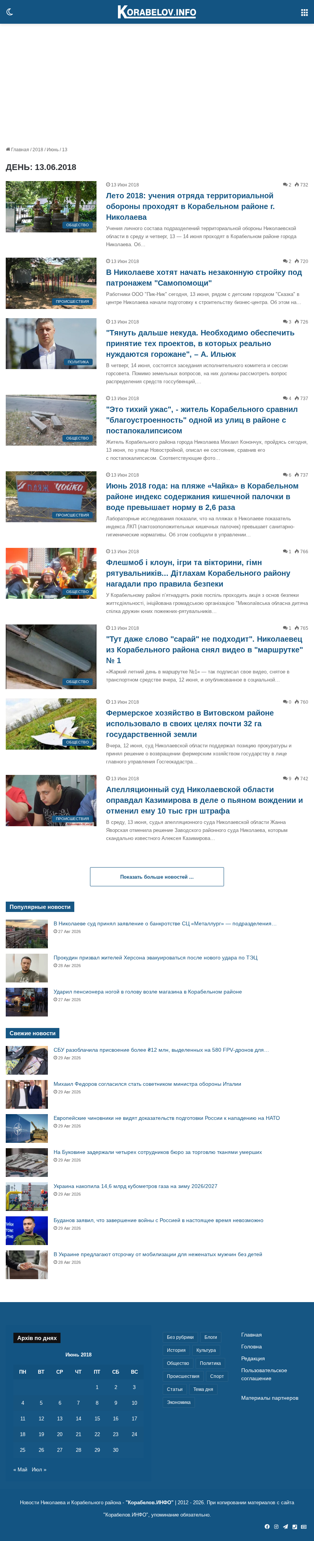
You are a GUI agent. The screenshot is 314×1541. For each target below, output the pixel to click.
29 (97, 1450)
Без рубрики (180, 1337)
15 (97, 1419)
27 (59, 1450)
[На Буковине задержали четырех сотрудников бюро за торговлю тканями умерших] (27, 1162)
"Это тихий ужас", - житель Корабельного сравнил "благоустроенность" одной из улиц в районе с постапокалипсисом (202, 420)
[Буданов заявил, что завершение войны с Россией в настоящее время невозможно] (27, 1230)
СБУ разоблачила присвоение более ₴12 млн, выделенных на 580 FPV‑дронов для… (161, 1050)
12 (41, 1419)
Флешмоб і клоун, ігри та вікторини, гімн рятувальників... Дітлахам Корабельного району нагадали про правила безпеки (198, 573)
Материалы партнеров (269, 1398)
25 (22, 1450)
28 (78, 1450)
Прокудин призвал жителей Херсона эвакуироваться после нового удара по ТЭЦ (155, 957)
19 (41, 1434)
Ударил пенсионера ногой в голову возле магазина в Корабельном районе (148, 992)
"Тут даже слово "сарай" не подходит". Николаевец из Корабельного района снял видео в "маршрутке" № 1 (204, 650)
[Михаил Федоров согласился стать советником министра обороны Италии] (27, 1094)
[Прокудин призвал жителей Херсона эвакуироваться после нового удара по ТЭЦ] (27, 968)
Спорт (217, 1376)
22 (97, 1434)
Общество (178, 1363)
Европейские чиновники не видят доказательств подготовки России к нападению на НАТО (167, 1118)
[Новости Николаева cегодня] (157, 11)
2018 (38, 149)
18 (22, 1434)
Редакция (253, 1358)
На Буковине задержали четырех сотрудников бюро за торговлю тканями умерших (158, 1152)
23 (115, 1434)
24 (134, 1434)
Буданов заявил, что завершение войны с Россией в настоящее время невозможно (158, 1220)
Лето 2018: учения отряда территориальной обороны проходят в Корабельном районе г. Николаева (190, 206)
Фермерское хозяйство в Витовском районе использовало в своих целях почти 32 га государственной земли (190, 724)
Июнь (53, 149)
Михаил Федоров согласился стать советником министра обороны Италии (147, 1084)
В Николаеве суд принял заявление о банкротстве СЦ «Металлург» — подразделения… (165, 923)
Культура (206, 1350)
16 (115, 1419)
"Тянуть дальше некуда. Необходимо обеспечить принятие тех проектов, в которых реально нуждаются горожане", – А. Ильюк (200, 343)
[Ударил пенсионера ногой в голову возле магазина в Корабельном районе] (27, 1002)
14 (78, 1419)
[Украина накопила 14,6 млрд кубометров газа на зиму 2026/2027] (27, 1196)
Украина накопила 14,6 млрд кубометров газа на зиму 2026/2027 (136, 1186)
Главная (19, 149)
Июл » (39, 1469)
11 (22, 1419)
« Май (20, 1469)
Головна (251, 1347)
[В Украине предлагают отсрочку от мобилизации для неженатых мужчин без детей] (27, 1264)
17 (134, 1419)
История (176, 1350)
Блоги (210, 1337)
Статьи (175, 1389)
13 (59, 1419)
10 (134, 1403)
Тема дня (203, 1389)
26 (41, 1450)
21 (78, 1434)
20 (59, 1434)
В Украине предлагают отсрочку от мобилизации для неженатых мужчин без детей (158, 1254)
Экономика (179, 1402)
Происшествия (183, 1376)
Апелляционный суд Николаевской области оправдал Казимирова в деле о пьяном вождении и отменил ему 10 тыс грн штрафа (204, 800)
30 (115, 1450)
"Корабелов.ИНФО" (149, 1502)
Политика (210, 1363)
